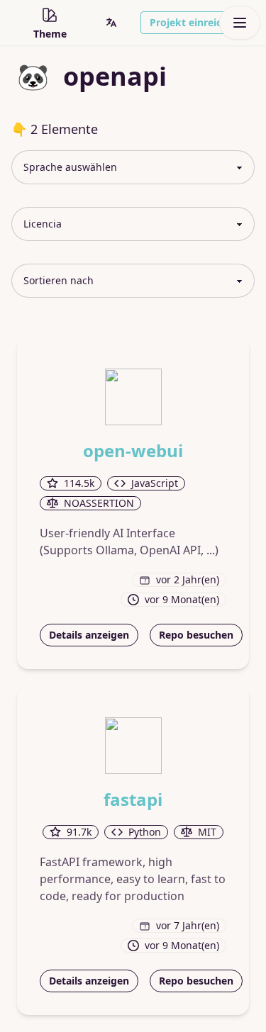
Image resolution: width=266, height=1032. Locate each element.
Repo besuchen (196, 634)
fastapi (133, 799)
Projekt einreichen (195, 22)
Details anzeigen (89, 634)
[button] (111, 23)
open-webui (133, 450)
